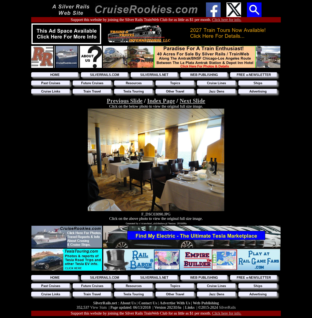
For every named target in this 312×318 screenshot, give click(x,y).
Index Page (161, 101)
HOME (55, 75)
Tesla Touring (133, 91)
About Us (128, 303)
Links (190, 307)
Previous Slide (125, 101)
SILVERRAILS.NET (154, 75)
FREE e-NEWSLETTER (254, 75)
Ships (258, 83)
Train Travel (92, 91)
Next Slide (192, 101)
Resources (134, 83)
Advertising (258, 91)
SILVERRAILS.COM (104, 75)
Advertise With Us (175, 303)
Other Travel (175, 91)
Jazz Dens (216, 91)
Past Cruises (50, 83)
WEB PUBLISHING (204, 75)
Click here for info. (226, 20)
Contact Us (148, 303)
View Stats (98, 307)
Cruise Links (50, 91)
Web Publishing (206, 303)
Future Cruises (92, 83)
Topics (175, 83)
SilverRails (227, 307)
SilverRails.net (105, 303)
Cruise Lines (216, 83)
